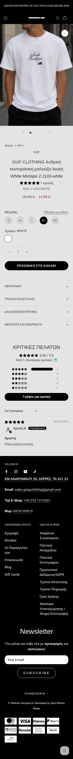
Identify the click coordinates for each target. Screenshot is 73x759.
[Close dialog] (66, 321)
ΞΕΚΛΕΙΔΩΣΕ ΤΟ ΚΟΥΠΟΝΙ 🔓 (36, 389)
